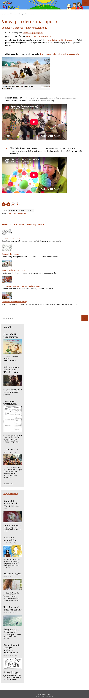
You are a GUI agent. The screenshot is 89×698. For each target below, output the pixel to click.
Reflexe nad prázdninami (10, 402)
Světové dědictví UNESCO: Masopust (59, 40)
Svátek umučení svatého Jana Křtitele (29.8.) (11, 369)
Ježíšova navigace (12, 573)
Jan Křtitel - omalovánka (9, 538)
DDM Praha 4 (15, 148)
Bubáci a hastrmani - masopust (38, 36)
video (30, 210)
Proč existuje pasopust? (33, 33)
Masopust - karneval (13, 224)
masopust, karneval (16, 210)
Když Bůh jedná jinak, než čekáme (12, 608)
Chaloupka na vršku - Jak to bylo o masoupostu (59, 54)
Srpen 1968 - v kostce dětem (10, 450)
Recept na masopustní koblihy (14, 301)
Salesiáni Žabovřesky (13, 98)
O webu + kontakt (44, 694)
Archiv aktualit (8, 484)
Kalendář (8, 14)
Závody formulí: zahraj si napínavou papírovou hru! (11, 649)
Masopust (14, 14)
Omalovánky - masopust (12, 254)
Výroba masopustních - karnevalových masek (21, 286)
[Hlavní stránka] (3, 14)
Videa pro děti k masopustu (27, 14)
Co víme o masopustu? (11, 238)
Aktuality (8, 327)
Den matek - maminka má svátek (10, 503)
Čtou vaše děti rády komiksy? (10, 335)
